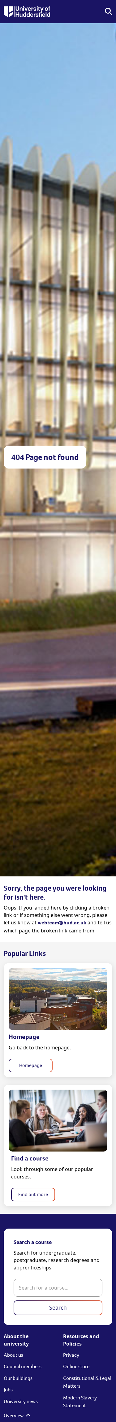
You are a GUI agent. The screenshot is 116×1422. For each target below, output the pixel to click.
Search (58, 1307)
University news (21, 1401)
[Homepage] (27, 11)
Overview (14, 1415)
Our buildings (18, 1378)
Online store (76, 1366)
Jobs (8, 1389)
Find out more (33, 1194)
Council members (22, 1366)
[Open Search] (108, 11)
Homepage (30, 1065)
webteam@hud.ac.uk (62, 922)
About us (13, 1355)
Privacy (71, 1355)
